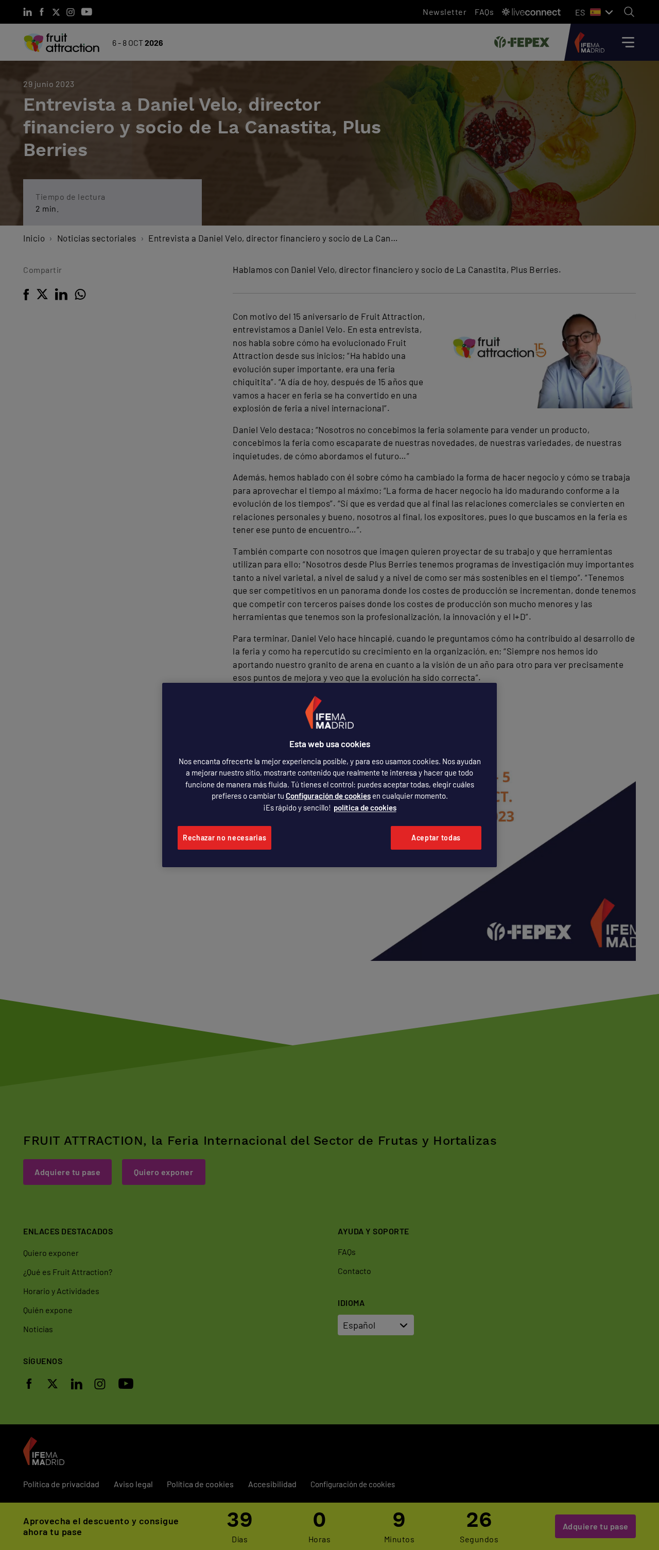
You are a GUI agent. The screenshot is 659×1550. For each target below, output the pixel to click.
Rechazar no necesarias (224, 837)
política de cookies (365, 807)
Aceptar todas (436, 837)
